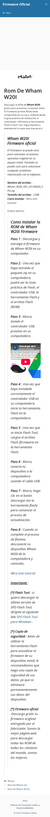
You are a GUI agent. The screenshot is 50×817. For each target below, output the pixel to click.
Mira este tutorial (23, 573)
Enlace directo (15, 211)
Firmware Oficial (16, 4)
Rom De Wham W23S (19, 789)
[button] (46, 4)
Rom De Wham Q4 (17, 784)
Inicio (25, 800)
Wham (11, 781)
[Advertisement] (25, 43)
